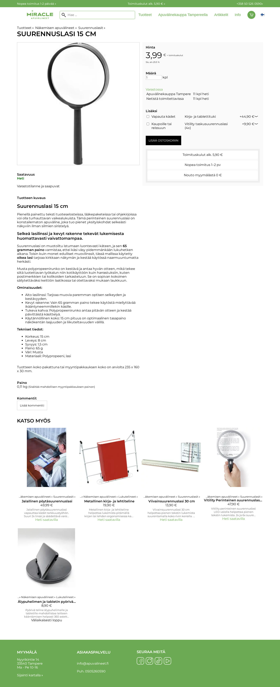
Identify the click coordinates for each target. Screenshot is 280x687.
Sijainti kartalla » (30, 675)
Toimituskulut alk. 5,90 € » (146, 4)
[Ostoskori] (251, 15)
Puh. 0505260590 (91, 671)
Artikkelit (221, 15)
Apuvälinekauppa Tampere (168, 94)
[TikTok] (158, 661)
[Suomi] (262, 15)
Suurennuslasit (91, 28)
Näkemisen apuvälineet (56, 28)
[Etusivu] (40, 23)
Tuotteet (145, 15)
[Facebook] (140, 661)
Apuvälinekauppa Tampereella (183, 15)
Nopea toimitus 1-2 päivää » (36, 4)
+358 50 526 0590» (250, 4)
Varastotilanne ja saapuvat (38, 186)
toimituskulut (176, 55)
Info (238, 15)
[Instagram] (149, 661)
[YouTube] (167, 661)
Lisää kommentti (32, 405)
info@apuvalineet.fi (93, 663)
